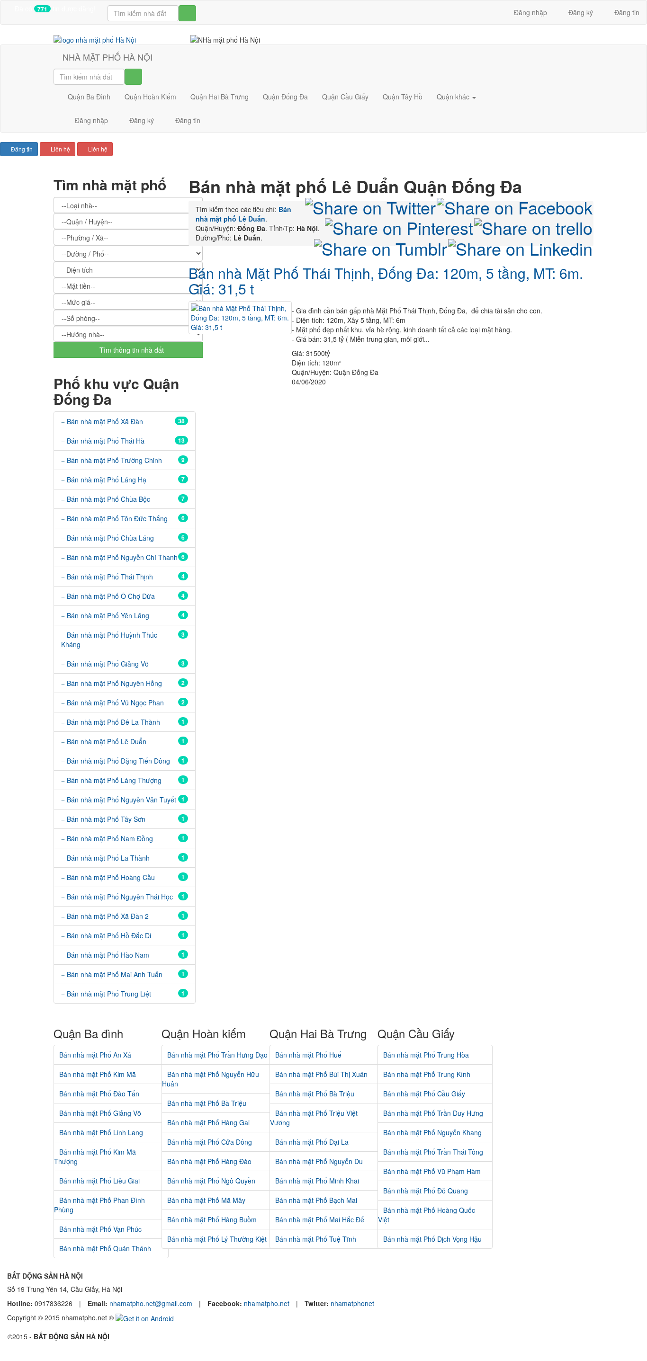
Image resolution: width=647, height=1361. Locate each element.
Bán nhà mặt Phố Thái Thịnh (110, 576)
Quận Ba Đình (89, 96)
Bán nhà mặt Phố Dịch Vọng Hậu (432, 1239)
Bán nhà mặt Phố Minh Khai (317, 1180)
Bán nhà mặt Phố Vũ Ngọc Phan (115, 702)
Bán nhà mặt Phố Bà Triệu (206, 1103)
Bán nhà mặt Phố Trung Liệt (109, 993)
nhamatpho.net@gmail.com (151, 1303)
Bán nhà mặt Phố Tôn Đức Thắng (117, 518)
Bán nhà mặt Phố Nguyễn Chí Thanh (122, 557)
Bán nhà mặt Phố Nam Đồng (110, 838)
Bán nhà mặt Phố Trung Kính (426, 1074)
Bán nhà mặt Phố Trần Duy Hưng (433, 1113)
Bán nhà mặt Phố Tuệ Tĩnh (315, 1239)
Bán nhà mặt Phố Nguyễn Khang (432, 1132)
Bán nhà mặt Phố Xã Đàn (105, 421)
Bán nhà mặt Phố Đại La (312, 1142)
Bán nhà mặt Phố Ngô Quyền (211, 1180)
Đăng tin (625, 12)
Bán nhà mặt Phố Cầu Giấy (424, 1093)
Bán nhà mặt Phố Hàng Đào (209, 1161)
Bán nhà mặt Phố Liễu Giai (99, 1180)
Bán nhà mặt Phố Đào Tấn (99, 1093)
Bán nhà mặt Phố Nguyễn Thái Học (120, 896)
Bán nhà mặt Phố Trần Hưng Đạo (217, 1054)
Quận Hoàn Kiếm (150, 96)
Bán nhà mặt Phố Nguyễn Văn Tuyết (121, 799)
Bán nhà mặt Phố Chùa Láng (110, 538)
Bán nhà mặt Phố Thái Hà (105, 440)
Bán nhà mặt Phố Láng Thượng (114, 780)
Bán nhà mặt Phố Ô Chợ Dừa (111, 596)
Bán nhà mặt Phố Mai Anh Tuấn (114, 974)
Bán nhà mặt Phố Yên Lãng (108, 615)
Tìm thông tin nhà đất (131, 350)
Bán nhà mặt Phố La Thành (108, 858)
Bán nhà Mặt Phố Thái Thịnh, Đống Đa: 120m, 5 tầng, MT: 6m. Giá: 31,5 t (386, 281)
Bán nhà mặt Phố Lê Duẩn (106, 741)
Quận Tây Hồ (402, 96)
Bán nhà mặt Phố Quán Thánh (105, 1248)
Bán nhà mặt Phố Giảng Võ (108, 663)
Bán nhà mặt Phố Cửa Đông (209, 1142)
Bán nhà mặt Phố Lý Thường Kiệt (217, 1239)
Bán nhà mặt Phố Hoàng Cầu (111, 877)
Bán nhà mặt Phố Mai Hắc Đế (319, 1219)
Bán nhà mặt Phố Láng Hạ (106, 479)
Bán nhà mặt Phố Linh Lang (101, 1132)
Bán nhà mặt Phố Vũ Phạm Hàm (432, 1171)
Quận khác (454, 96)
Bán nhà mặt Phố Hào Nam (108, 955)
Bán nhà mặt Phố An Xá (95, 1054)
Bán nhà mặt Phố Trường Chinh (114, 460)
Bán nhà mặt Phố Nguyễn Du (319, 1161)
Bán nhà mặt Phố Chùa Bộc (108, 499)
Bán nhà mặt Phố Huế (308, 1054)
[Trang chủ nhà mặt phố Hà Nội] (95, 39)
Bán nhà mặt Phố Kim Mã (97, 1074)
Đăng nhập (529, 12)
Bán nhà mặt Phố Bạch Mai (316, 1200)
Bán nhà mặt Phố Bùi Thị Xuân (321, 1074)
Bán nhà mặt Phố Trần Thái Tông (433, 1151)
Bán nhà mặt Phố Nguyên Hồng (114, 683)
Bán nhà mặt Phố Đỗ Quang (425, 1190)
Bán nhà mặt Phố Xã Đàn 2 (108, 916)
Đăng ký (579, 12)
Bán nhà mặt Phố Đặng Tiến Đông (118, 760)
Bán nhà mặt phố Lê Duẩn (243, 214)
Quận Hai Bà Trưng (219, 96)
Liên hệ (59, 149)
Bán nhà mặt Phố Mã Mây (206, 1200)
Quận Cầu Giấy (345, 96)
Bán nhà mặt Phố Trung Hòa (426, 1054)
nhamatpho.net (267, 1303)
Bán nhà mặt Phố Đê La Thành (113, 722)
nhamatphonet (352, 1303)
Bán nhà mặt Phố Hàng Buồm (212, 1219)
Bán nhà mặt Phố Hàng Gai (208, 1122)
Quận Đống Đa (285, 96)
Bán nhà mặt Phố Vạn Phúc (100, 1229)
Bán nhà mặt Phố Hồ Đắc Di (109, 935)
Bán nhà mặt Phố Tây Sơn (106, 819)
